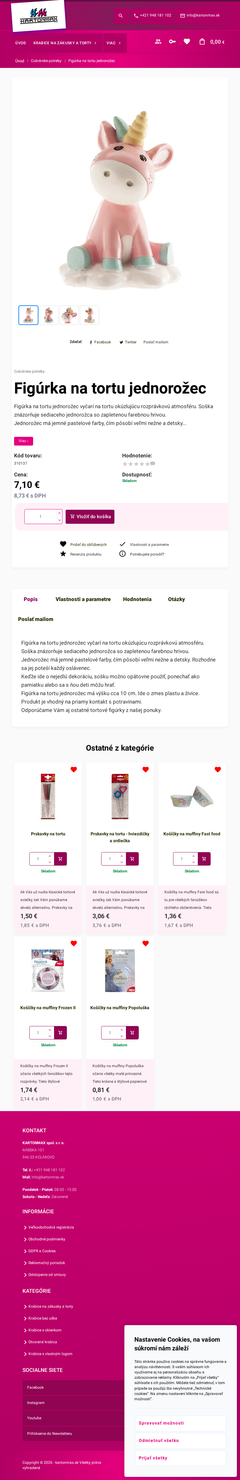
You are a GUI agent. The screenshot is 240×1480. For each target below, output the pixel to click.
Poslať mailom (35, 619)
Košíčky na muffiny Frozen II (48, 1007)
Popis (31, 599)
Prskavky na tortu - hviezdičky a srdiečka (120, 837)
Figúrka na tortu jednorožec (91, 61)
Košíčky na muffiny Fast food (191, 833)
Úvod (19, 61)
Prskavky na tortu (48, 833)
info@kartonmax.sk (203, 15)
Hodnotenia (137, 599)
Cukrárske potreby (46, 61)
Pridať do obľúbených (88, 544)
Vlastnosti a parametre (83, 599)
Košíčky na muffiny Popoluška (119, 1007)
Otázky (176, 599)
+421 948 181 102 (155, 15)
